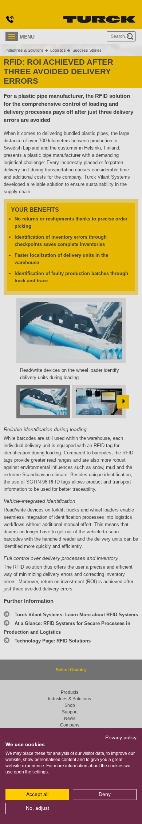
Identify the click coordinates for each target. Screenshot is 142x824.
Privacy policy (121, 737)
